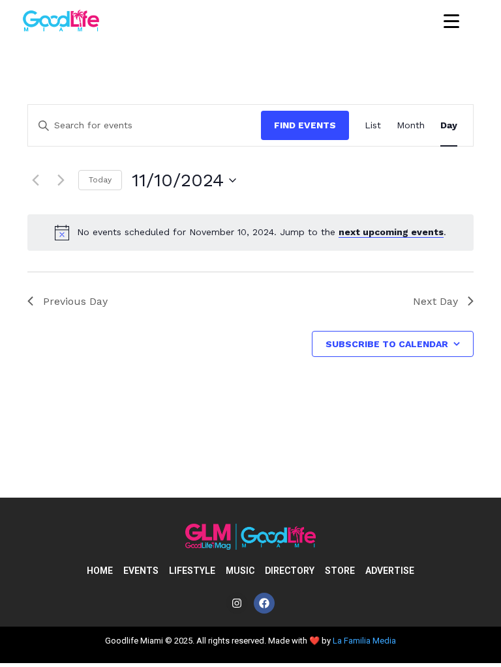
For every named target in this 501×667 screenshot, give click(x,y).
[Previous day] (35, 180)
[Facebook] (264, 603)
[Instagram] (236, 603)
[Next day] (60, 180)
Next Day (435, 301)
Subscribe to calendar (387, 344)
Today (100, 179)
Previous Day (75, 301)
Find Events (305, 125)
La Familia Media (364, 641)
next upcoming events (391, 232)
